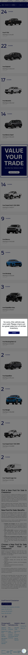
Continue (14, 332)
